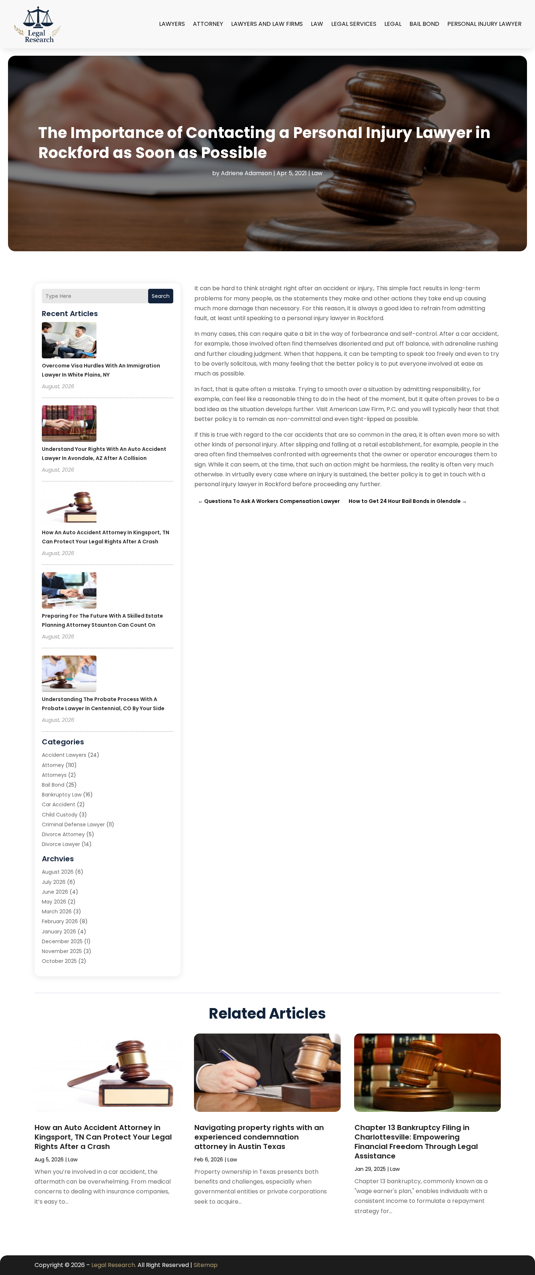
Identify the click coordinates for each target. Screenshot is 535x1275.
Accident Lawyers (64, 755)
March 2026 (57, 911)
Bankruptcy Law (62, 794)
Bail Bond (424, 24)
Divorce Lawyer (61, 844)
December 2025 (62, 941)
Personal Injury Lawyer (484, 24)
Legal (392, 24)
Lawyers (172, 24)
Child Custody (60, 814)
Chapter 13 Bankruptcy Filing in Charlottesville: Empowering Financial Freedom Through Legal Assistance (416, 1141)
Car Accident (58, 804)
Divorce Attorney (63, 834)
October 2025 (59, 961)
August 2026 (58, 871)
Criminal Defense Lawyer (73, 824)
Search (161, 296)
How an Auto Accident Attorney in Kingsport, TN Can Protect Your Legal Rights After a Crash (103, 1137)
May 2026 (54, 901)
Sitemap (206, 1265)
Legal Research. (113, 1265)
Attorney (208, 24)
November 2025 (62, 951)
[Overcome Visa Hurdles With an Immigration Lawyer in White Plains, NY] (69, 341)
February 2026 (60, 921)
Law (317, 24)
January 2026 (59, 931)
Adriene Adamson (246, 173)
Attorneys (54, 775)
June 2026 (55, 892)
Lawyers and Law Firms (267, 24)
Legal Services (353, 24)
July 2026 (54, 882)
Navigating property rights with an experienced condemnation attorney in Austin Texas (259, 1137)
